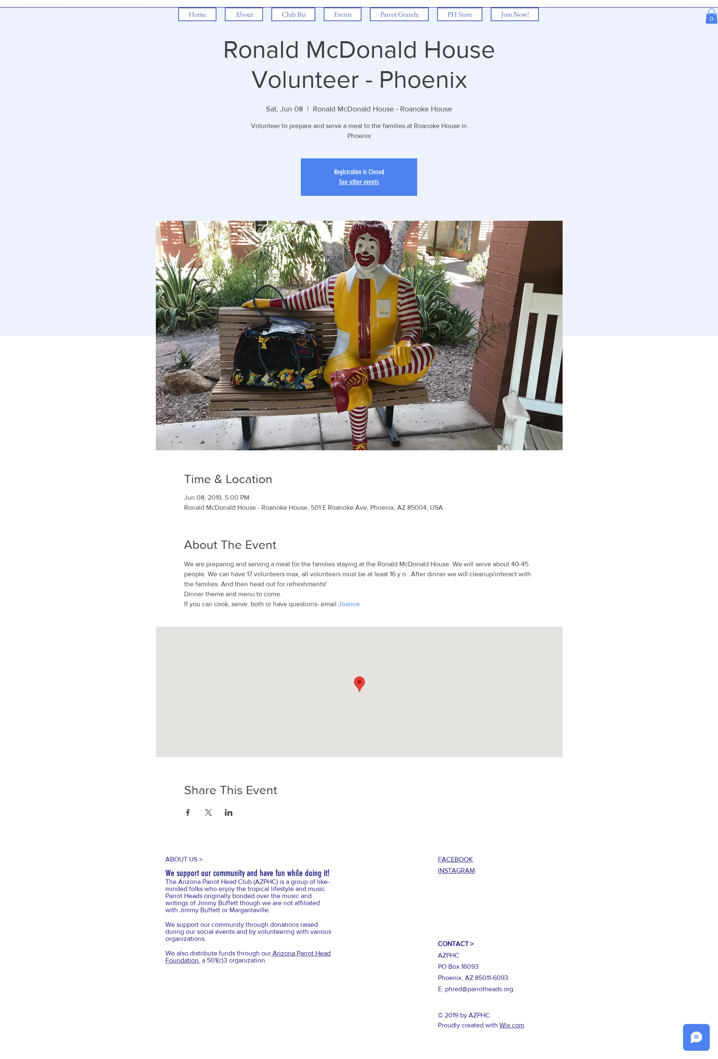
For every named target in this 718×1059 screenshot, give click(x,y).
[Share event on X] (208, 812)
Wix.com (511, 1025)
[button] (711, 16)
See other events (359, 182)
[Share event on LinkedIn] (229, 812)
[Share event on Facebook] (188, 812)
